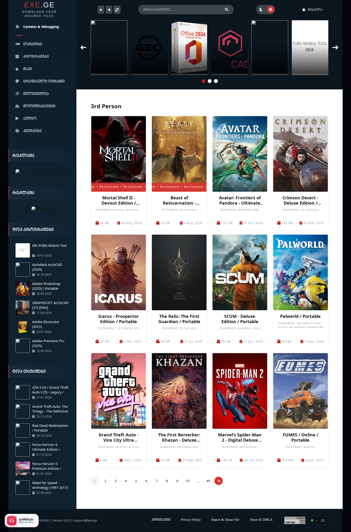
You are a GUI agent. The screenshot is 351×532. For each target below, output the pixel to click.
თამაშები (32, 43)
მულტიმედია (36, 93)
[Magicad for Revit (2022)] (149, 47)
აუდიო (30, 118)
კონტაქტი (160, 519)
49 (208, 481)
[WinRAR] (310, 47)
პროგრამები (36, 56)
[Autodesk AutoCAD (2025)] (189, 47)
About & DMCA (261, 520)
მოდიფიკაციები (39, 105)
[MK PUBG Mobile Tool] (230, 47)
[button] (203, 81)
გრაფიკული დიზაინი (44, 81)
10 (187, 481)
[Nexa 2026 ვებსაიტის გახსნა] (42, 171)
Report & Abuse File (225, 520)
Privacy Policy (191, 520)
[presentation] (83, 47)
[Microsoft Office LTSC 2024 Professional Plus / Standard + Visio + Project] (109, 47)
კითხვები (32, 130)
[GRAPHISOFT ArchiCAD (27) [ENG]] (270, 47)
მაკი (27, 68)
